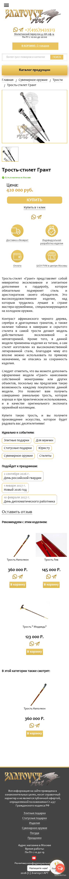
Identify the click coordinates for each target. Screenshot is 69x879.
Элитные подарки (16, 440)
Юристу (44, 448)
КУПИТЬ (34, 200)
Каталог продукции (34, 70)
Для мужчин (44, 440)
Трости (58, 80)
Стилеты (45, 456)
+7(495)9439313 (40, 30)
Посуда (34, 833)
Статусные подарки (18, 448)
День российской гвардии (22, 478)
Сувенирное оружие (33, 80)
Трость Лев (51, 559)
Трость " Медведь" (35, 626)
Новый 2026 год (15, 490)
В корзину (17, 584)
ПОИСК (57, 57)
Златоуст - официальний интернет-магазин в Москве (32, 779)
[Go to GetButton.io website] (60, 875)
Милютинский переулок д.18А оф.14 (34, 34)
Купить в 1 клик (34, 207)
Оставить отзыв (17, 512)
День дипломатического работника (29, 501)
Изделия (34, 823)
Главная (7, 80)
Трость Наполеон (18, 559)
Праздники (34, 838)
